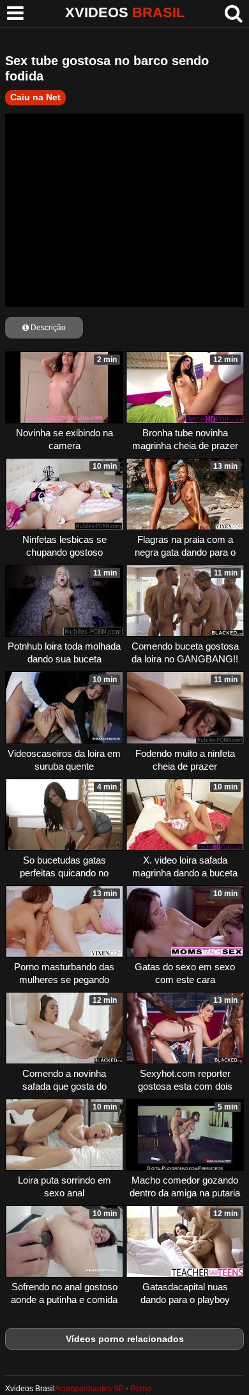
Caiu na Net (35, 97)
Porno (140, 1388)
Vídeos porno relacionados (125, 1339)
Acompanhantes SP (89, 1388)
